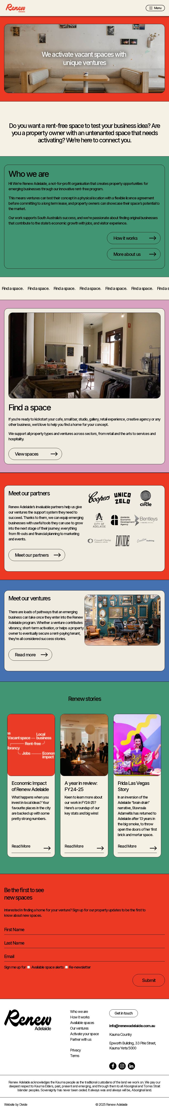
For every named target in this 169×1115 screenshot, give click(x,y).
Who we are (79, 1011)
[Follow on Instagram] (122, 1066)
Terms (74, 1056)
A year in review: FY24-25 (81, 786)
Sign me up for (15, 967)
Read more (25, 654)
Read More (21, 846)
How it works (125, 238)
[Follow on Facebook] (112, 1066)
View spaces (26, 454)
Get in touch (124, 1013)
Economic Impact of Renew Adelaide (30, 786)
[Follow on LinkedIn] (131, 1066)
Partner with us (80, 1039)
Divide (23, 1104)
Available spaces (82, 1023)
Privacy (75, 1050)
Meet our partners (31, 555)
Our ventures (79, 1028)
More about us (126, 254)
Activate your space (84, 1034)
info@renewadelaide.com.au (132, 1026)
